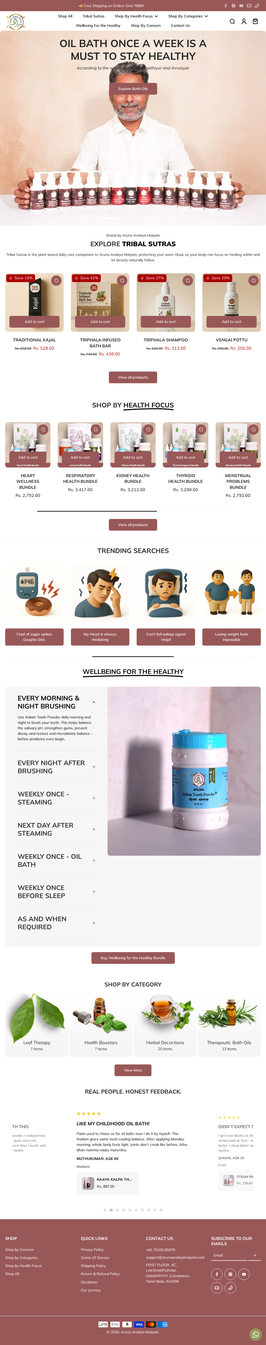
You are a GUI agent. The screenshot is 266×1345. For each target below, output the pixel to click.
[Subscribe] (254, 1255)
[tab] (89, 219)
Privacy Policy (92, 1249)
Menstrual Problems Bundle (238, 481)
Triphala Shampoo (166, 339)
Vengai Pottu (232, 339)
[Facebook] (226, 6)
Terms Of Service (95, 1257)
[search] (232, 21)
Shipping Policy (93, 1265)
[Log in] (243, 21)
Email (218, 1255)
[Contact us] (255, 1334)
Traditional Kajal (34, 339)
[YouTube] (241, 6)
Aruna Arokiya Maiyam (139, 1332)
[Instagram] (233, 6)
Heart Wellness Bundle (27, 481)
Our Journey (91, 1290)
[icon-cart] (255, 21)
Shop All (12, 1273)
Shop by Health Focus (23, 1265)
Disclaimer (89, 1282)
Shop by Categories (21, 1257)
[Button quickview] (56, 280)
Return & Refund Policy (100, 1273)
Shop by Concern (19, 1249)
